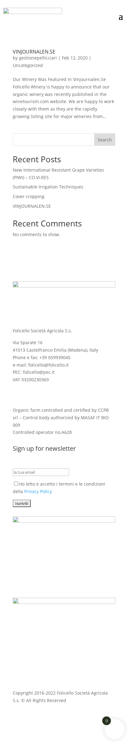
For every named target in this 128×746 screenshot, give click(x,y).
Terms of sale (101, 717)
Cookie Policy (69, 717)
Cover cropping (28, 196)
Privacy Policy (38, 491)
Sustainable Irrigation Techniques (48, 187)
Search (105, 140)
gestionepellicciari (38, 58)
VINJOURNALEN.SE (34, 51)
